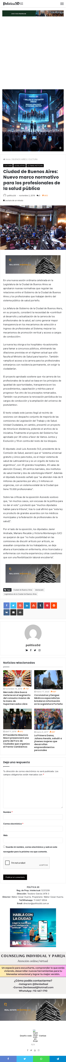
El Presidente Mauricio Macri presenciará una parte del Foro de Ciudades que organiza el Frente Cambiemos (16, 740)
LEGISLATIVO (19, 166)
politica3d (11, 195)
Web (5, 835)
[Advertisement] (33, 53)
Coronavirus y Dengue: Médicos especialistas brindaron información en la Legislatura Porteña (48, 700)
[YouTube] (35, 1050)
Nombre (8, 812)
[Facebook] (27, 1050)
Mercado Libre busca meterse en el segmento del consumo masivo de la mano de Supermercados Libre (17, 698)
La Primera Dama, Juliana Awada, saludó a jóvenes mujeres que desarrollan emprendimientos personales (48, 743)
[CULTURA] (13, 4)
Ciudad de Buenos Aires (22, 590)
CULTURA (33, 159)
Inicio (8, 159)
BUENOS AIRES (19, 159)
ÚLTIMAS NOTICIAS (35, 166)
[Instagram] (38, 1050)
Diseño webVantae (33, 1035)
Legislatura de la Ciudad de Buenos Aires (20, 594)
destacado (39, 590)
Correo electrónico (13, 823)
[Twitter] (31, 1050)
